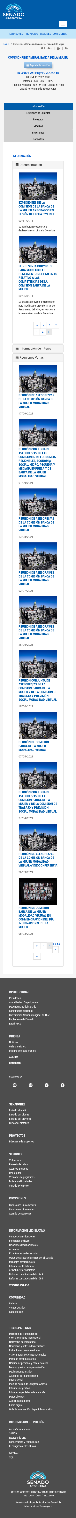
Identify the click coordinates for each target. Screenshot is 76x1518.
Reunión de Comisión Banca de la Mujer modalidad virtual (34, 746)
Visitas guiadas (17, 1307)
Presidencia (15, 998)
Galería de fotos (17, 1046)
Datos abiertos (17, 1396)
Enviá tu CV (15, 1023)
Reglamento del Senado (21, 1019)
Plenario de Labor (18, 1164)
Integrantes (38, 132)
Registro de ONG (18, 1437)
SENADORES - (17, 33)
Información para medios (22, 1050)
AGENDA (13, 1057)
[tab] (38, 165)
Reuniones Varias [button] (31, 357)
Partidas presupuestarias (22, 1359)
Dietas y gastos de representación (27, 1367)
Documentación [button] (30, 165)
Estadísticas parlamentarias (24, 1253)
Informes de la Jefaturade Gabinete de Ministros (22, 1268)
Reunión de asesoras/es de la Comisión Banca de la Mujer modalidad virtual (36, 578)
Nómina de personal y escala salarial (28, 1363)
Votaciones (15, 1160)
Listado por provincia (20, 1118)
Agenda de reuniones (20, 1213)
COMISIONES (60, 33)
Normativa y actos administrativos (27, 1346)
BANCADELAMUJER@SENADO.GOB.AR (38, 73)
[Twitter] (47, 1085)
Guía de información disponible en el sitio (30, 1409)
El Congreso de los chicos (22, 1446)
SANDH (13, 1433)
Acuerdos (14, 1249)
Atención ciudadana (19, 1429)
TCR (11, 1457)
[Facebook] (63, 1085)
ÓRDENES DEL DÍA (19, 1284)
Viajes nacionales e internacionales (27, 1354)
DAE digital (15, 1173)
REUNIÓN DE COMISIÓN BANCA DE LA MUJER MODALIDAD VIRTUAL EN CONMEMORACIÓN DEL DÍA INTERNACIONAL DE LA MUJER (36, 917)
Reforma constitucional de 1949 (26, 1274)
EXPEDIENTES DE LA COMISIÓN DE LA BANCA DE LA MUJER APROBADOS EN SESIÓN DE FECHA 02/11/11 (36, 208)
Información (38, 106)
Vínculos (38, 126)
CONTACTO (15, 1063)
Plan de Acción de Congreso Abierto (28, 1384)
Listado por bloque (19, 1114)
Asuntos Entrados (18, 1168)
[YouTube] (15, 1085)
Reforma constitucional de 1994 (26, 1278)
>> (37, 956)
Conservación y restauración (24, 1442)
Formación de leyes (19, 1240)
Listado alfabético (18, 1110)
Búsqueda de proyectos (21, 1141)
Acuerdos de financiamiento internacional (24, 1377)
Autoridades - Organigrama (23, 1002)
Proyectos (38, 119)
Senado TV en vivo (19, 1185)
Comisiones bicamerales (21, 1209)
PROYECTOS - (32, 33)
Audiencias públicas (19, 1401)
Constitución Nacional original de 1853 (29, 1015)
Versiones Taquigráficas (21, 1177)
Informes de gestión (19, 1388)
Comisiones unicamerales (22, 1205)
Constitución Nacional (21, 1011)
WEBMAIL (14, 1453)
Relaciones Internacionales (23, 1245)
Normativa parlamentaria (22, 1342)
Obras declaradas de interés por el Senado (31, 1257)
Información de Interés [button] (35, 348)
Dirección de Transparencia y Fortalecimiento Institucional (25, 1335)
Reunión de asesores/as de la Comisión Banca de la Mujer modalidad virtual (36, 401)
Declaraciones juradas (21, 1371)
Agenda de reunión (39, 65)
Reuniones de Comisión (38, 113)
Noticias (13, 1042)
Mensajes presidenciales (22, 1262)
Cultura (13, 1303)
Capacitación (16, 1312)
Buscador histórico (19, 1123)
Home (6, 44)
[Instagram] (31, 1085)
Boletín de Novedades (20, 1181)
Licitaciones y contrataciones (24, 1350)
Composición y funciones (22, 1236)
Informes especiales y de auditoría (27, 1392)
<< (37, 325)
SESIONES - (46, 33)
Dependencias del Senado (22, 1006)
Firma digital (15, 1405)
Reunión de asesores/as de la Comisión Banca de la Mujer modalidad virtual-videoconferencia (38, 859)
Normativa (38, 139)
